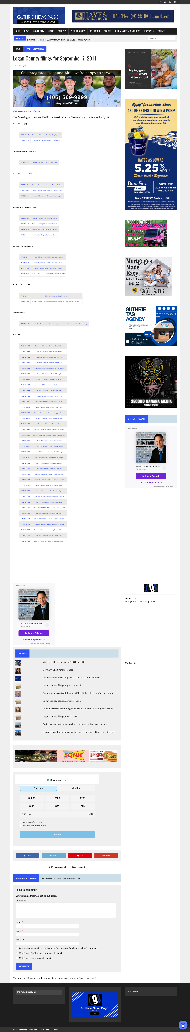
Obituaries (95, 31)
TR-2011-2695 (25, 429)
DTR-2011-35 (25, 262)
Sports (107, 31)
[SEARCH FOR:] (162, 38)
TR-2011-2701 (25, 463)
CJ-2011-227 (25, 162)
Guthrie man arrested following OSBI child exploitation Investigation (78, 693)
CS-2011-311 (25, 218)
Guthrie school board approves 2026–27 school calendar (71, 677)
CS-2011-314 (25, 235)
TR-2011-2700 (25, 457)
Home (17, 31)
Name (19, 922)
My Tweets (130, 663)
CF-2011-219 (25, 135)
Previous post (58, 866)
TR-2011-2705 (25, 485)
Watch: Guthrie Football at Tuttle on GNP (64, 661)
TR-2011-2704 (25, 479)
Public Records (78, 31)
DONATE (161, 31)
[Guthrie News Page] (39, 15)
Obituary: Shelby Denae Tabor (58, 669)
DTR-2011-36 (25, 268)
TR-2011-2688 (25, 390)
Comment (21, 900)
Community (38, 31)
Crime (51, 31)
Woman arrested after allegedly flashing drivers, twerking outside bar (78, 708)
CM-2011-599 (25, 185)
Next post (77, 866)
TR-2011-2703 (25, 474)
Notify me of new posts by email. (35, 958)
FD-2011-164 (25, 296)
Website (20, 939)
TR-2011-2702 (25, 468)
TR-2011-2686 (25, 379)
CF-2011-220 (25, 140)
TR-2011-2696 (25, 435)
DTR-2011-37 (25, 274)
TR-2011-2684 (25, 368)
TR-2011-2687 (25, 385)
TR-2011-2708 (25, 502)
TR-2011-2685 (25, 374)
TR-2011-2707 (25, 496)
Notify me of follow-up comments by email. (41, 953)
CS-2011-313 (25, 229)
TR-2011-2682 (25, 357)
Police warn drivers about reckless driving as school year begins (75, 724)
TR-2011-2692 (25, 413)
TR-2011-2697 (25, 440)
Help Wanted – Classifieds (127, 31)
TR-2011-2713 (25, 530)
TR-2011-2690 (25, 401)
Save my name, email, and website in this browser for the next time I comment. (58, 948)
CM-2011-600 (25, 190)
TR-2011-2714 (25, 535)
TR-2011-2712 (25, 524)
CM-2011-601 (25, 196)
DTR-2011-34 (25, 257)
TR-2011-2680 (25, 346)
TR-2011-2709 (25, 507)
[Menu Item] (160, 2)
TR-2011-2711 (25, 518)
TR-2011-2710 (25, 513)
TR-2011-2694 (25, 424)
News (26, 31)
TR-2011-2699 (25, 452)
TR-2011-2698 (25, 446)
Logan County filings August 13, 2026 (62, 700)
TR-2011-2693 (25, 418)
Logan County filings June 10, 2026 (60, 716)
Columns (62, 31)
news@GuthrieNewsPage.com (140, 602)
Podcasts (149, 31)
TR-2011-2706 (25, 491)
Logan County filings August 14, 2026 (62, 685)
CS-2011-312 (25, 223)
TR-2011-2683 (25, 362)
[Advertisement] (67, 565)
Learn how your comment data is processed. (74, 978)
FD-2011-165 (25, 301)
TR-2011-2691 (25, 407)
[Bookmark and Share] (26, 111)
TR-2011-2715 (25, 541)
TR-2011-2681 (25, 351)
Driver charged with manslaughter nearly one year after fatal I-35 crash (79, 731)
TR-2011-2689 (25, 396)
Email (19, 930)
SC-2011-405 (25, 324)
